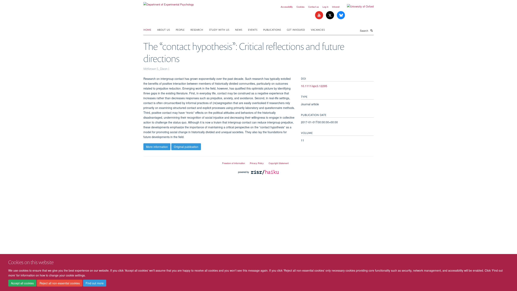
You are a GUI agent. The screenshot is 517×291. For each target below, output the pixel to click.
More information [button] (157, 147)
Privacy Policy (257, 163)
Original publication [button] (186, 147)
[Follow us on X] (330, 15)
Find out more (95, 283)
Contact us (313, 6)
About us (163, 29)
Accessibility (287, 6)
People (180, 29)
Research (196, 29)
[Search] (371, 30)
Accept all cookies (22, 283)
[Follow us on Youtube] (319, 15)
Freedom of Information (233, 163)
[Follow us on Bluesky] (341, 15)
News (238, 29)
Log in (325, 6)
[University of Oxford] (357, 6)
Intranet (335, 6)
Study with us (219, 29)
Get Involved (296, 29)
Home (147, 29)
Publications (272, 29)
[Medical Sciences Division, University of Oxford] (179, 161)
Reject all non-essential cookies (60, 283)
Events (252, 29)
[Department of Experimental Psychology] (168, 3)
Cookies (300, 6)
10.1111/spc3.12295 (314, 86)
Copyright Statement (279, 163)
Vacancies (318, 29)
